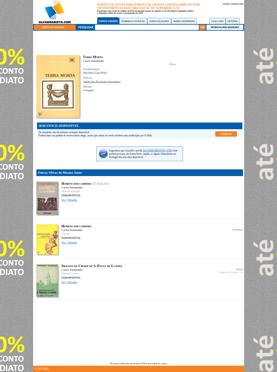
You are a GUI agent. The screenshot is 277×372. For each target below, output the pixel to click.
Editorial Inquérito (70, 191)
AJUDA (225, 4)
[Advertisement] (139, 42)
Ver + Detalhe (69, 200)
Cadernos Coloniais (228, 272)
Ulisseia (65, 233)
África (172, 64)
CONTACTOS (237, 4)
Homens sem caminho (76, 183)
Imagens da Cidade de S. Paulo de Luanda (91, 266)
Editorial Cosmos (70, 273)
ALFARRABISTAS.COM (157, 150)
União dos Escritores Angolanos (102, 81)
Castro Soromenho (93, 60)
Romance (238, 229)
